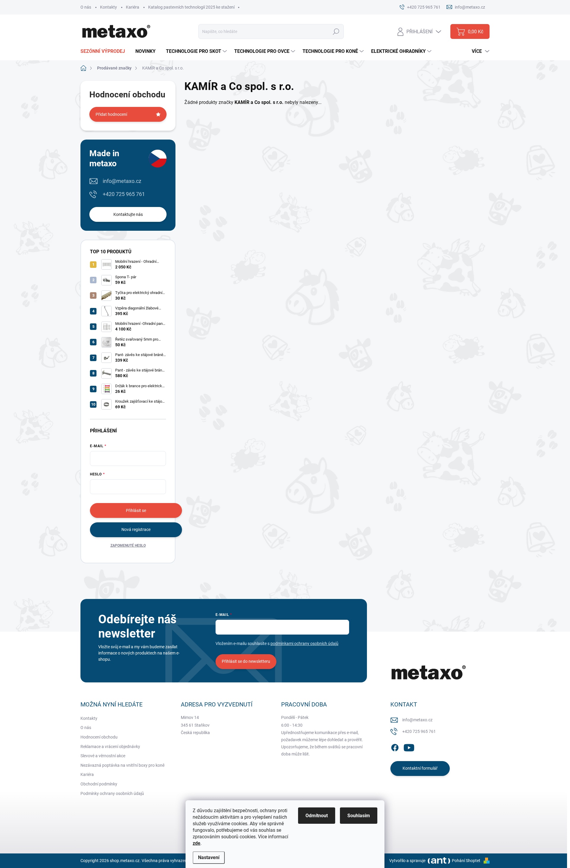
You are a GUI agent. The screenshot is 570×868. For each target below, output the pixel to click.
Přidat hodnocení (111, 114)
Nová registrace (136, 529)
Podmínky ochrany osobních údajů (112, 793)
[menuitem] (104, 51)
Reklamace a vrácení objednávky (110, 746)
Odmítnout (316, 815)
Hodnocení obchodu (99, 737)
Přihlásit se (136, 510)
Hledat (336, 31)
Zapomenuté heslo (128, 545)
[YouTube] (409, 746)
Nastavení (208, 857)
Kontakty (108, 7)
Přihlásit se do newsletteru (246, 661)
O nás (85, 7)
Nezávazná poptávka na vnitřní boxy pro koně (122, 765)
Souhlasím (358, 815)
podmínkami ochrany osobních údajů (304, 643)
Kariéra (132, 7)
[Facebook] (394, 746)
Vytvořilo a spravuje (407, 860)
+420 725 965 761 (124, 194)
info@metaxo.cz (122, 181)
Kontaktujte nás (128, 214)
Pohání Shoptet (466, 860)
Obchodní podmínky (98, 784)
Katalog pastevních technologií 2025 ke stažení (191, 7)
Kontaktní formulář (420, 768)
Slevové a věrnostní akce (102, 755)
